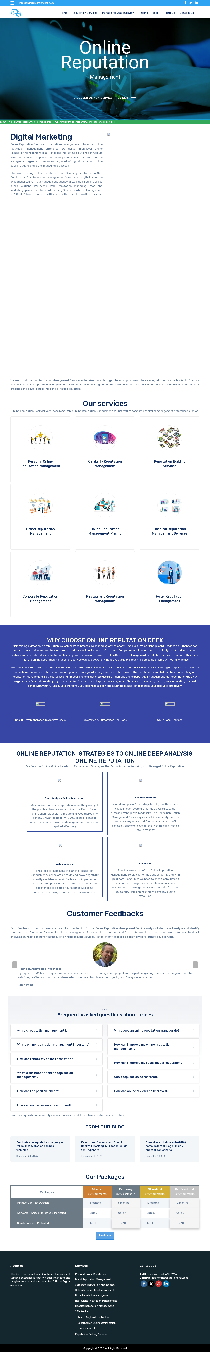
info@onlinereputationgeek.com (164, 1277)
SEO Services (82, 1311)
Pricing (143, 12)
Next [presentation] (195, 964)
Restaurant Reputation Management (96, 1300)
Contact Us (187, 12)
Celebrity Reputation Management (94, 1290)
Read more (105, 1235)
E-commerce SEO (87, 1328)
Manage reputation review (118, 12)
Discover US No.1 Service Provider (101, 97)
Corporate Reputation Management (95, 1284)
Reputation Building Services (91, 1334)
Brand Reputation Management (93, 1279)
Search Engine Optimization (93, 1317)
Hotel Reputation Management (92, 1295)
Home (63, 12)
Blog (156, 12)
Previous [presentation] (14, 964)
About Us (169, 12)
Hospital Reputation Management (94, 1306)
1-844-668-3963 (167, 1274)
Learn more (40, 449)
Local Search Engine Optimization (97, 1322)
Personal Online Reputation (90, 1274)
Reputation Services (84, 12)
